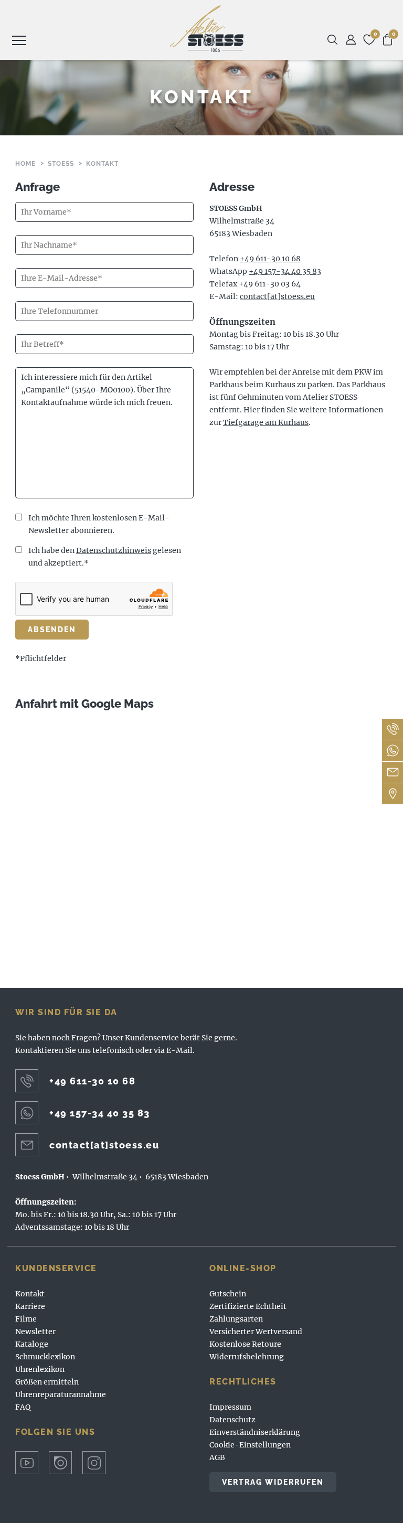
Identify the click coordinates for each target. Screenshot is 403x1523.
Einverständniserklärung (254, 1432)
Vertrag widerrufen (273, 1482)
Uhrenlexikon (40, 1369)
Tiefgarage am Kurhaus (266, 422)
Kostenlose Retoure (245, 1344)
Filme (26, 1319)
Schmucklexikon (45, 1356)
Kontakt (30, 1293)
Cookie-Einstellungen (250, 1445)
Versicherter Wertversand (255, 1331)
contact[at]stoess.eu (277, 296)
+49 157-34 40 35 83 (285, 271)
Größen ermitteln (47, 1382)
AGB (217, 1457)
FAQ (22, 1407)
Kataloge (31, 1344)
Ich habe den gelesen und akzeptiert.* (104, 557)
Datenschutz (232, 1419)
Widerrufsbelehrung (246, 1356)
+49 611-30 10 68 (270, 258)
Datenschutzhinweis (113, 550)
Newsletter (35, 1331)
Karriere (30, 1306)
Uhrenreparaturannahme (60, 1394)
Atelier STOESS (206, 28)
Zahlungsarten (236, 1319)
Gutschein (227, 1293)
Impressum (230, 1407)
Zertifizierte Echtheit (248, 1306)
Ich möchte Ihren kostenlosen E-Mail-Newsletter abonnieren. (98, 524)
